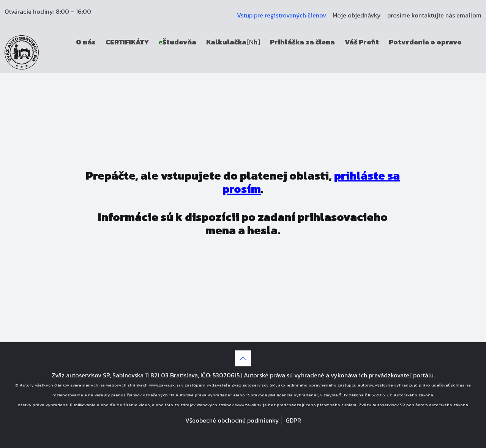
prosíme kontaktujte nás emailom (434, 15)
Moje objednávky (357, 15)
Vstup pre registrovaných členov (281, 15)
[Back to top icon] (243, 358)
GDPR (293, 420)
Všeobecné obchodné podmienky (232, 420)
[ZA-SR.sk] (22, 52)
